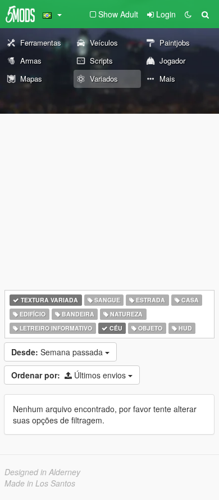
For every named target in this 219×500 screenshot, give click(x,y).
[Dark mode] (188, 14)
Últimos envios (69, 375)
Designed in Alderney (42, 471)
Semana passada (58, 352)
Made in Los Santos (39, 483)
